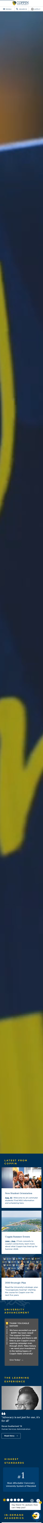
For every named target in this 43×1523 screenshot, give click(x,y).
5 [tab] (18, 1500)
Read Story (9, 1436)
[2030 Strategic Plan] (21, 1278)
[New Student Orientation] (21, 1187)
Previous (32, 1500)
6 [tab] (22, 1500)
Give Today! (14, 1360)
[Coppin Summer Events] (21, 1232)
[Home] (20, 3)
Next (38, 1500)
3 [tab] (11, 1500)
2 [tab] (8, 1500)
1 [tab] (4, 1500)
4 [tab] (15, 1500)
